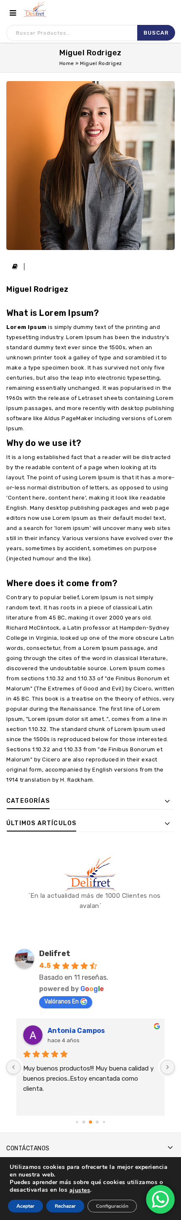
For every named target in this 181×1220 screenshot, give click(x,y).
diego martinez (79, 1031)
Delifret (54, 953)
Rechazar (65, 1206)
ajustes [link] (79, 1190)
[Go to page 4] (104, 1122)
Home (66, 63)
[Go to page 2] (90, 1122)
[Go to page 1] (84, 1122)
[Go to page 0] (77, 1122)
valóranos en (61, 1001)
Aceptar (25, 1206)
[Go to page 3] (97, 1122)
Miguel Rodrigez (37, 289)
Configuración (112, 1206)
